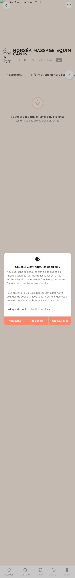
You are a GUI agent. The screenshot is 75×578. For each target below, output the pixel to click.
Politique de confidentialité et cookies (28, 309)
